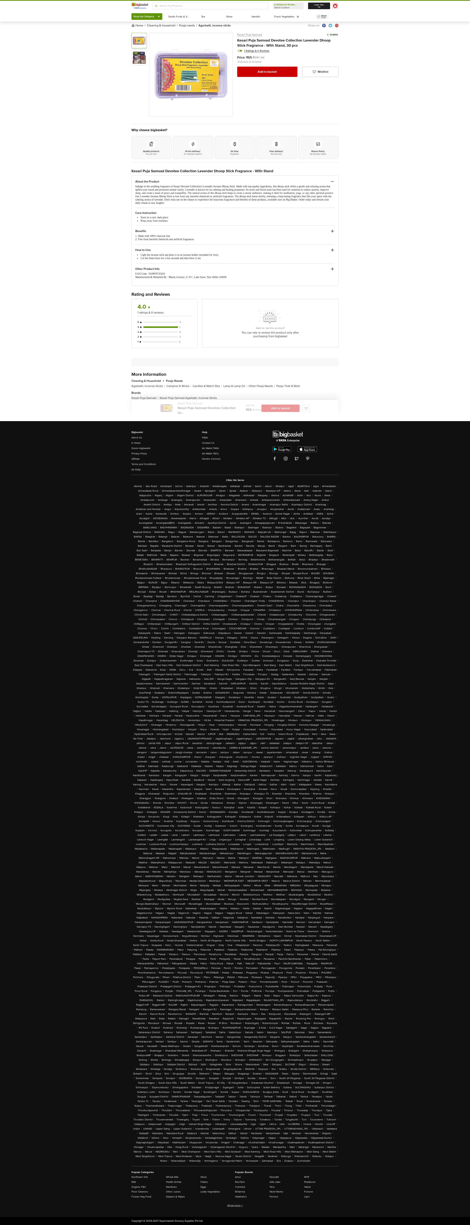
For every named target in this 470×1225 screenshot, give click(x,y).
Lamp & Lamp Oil (235, 386)
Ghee (203, 1177)
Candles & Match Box (207, 386)
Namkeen (171, 1186)
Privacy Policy (139, 453)
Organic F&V (138, 1186)
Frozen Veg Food (141, 1196)
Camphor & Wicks (179, 386)
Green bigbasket (140, 448)
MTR (306, 1177)
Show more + (235, 1205)
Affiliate (135, 458)
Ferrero (274, 1196)
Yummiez (240, 1186)
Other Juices (173, 1191)
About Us (136, 437)
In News (136, 442)
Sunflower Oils (139, 1177)
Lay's (307, 1196)
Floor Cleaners (139, 1191)
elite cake (275, 1182)
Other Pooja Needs (262, 386)
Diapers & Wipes (175, 1196)
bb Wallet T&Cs (210, 453)
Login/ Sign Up (319, 6)
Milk (133, 1182)
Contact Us (208, 442)
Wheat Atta (172, 1177)
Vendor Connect (211, 458)
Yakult (307, 1186)
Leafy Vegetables (210, 1191)
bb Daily (136, 469)
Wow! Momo (276, 1191)
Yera (272, 1186)
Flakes (204, 1182)
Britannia (240, 1191)
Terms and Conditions (143, 464)
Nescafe (274, 1177)
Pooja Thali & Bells (288, 386)
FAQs (205, 437)
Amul (238, 1177)
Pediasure (309, 1182)
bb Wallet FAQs (210, 448)
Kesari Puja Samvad (249, 35)
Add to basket (267, 72)
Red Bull (240, 1182)
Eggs (203, 1186)
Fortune (308, 1191)
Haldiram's (241, 1196)
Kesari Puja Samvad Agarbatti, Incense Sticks (188, 398)
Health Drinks (173, 1182)
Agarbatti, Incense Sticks (148, 386)
